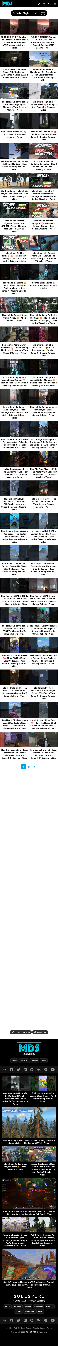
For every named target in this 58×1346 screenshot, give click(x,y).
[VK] (39, 1069)
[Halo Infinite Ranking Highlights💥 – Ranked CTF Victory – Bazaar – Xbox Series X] (43, 217)
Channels (38, 1306)
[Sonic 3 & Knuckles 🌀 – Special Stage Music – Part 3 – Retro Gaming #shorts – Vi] (42, 1089)
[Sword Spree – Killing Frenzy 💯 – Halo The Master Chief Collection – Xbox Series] (43, 716)
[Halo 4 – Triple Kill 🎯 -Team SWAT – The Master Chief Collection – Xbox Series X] (14, 684)
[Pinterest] (31, 1069)
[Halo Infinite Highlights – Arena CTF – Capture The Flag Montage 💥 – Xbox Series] (43, 341)
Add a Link (41, 1032)
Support (43, 1328)
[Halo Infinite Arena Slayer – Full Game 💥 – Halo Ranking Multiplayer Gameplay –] (14, 341)
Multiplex (21, 1328)
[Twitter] (18, 1069)
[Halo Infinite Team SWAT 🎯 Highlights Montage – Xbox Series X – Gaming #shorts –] (43, 128)
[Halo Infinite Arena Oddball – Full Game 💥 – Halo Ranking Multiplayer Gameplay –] (43, 311)
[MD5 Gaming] (29, 1048)
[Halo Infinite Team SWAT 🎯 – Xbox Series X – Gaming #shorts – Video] (14, 128)
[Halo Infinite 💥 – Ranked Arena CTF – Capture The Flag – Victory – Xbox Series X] (43, 249)
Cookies (9, 1328)
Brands (28, 1306)
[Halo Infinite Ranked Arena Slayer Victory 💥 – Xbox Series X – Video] (14, 311)
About (14, 1060)
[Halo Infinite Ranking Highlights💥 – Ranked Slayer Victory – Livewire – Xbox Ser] (14, 249)
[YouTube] (53, 1069)
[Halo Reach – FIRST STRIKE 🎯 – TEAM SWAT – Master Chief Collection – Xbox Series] (14, 652)
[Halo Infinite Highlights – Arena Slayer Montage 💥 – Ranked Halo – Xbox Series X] (14, 374)
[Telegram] (45, 1069)
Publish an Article (22, 1032)
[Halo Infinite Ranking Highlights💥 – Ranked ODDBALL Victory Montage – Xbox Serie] (14, 217)
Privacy (29, 1328)
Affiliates (17, 1306)
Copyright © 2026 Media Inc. (29, 1332)
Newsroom (29, 1311)
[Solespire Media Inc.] (29, 1296)
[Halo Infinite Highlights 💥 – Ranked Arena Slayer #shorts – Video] (43, 279)
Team (43, 1060)
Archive (24, 1060)
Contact (34, 1060)
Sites (40, 1311)
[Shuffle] (44, 3)
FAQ (15, 1328)
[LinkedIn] (25, 1069)
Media (18, 1311)
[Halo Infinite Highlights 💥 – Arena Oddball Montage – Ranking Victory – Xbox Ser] (14, 279)
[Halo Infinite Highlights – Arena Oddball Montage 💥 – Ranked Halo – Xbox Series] (43, 374)
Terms (49, 1328)
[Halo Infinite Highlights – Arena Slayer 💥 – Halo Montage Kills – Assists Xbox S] (14, 403)
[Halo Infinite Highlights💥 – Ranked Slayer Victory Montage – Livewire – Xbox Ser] (43, 187)
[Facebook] (11, 1069)
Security (36, 1328)
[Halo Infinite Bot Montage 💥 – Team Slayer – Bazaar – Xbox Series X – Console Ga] (43, 403)
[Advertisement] (29, 899)
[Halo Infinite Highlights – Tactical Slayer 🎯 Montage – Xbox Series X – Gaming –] (43, 98)
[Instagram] (5, 1069)
